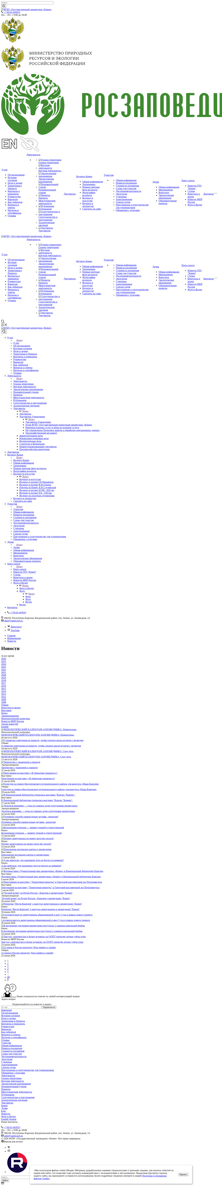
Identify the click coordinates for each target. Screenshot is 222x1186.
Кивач (4, 1105)
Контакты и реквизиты (14, 192)
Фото (28, 596)
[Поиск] (4, 331)
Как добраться (15, 202)
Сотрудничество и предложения (48, 218)
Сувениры (121, 196)
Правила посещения (126, 183)
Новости (5, 1113)
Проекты (43, 198)
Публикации (45, 209)
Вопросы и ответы (13, 206)
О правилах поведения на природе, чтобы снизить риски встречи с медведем (41, 745)
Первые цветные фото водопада (91, 188)
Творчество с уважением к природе (19, 767)
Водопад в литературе (88, 204)
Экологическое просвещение (46, 180)
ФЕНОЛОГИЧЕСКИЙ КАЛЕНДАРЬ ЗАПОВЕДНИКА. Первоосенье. (37, 735)
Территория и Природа (15, 187)
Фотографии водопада (88, 194)
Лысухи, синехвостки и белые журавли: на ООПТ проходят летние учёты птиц (42, 942)
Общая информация (92, 181)
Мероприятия (166, 190)
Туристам (109, 175)
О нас (5, 169)
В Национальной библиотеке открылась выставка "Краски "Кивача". (37, 800)
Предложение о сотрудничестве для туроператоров (132, 206)
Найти (5, 1180)
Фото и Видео (195, 204)
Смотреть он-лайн (91, 209)
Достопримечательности (128, 191)
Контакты (209, 194)
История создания (12, 179)
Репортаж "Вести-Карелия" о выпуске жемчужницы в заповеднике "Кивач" (40, 909)
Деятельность (33, 154)
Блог (3, 1111)
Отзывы (12, 215)
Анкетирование (124, 199)
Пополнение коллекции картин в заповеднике (25, 855)
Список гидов (123, 202)
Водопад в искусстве (87, 199)
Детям (156, 182)
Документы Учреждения (38, 422)
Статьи (191, 191)
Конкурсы (164, 192)
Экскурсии (121, 194)
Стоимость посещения (127, 185)
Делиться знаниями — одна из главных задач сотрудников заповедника (38, 811)
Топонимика (88, 184)
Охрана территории (49, 162)
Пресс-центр (188, 180)
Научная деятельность (50, 170)
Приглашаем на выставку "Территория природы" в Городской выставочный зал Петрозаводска (50, 887)
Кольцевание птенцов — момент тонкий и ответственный (31, 833)
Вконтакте (16, 626)
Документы (44, 230)
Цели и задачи (15, 183)
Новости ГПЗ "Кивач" (194, 187)
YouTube (15, 630)
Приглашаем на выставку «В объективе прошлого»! (28, 778)
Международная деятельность (47, 202)
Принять (183, 1174)
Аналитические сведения (47, 224)
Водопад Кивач (84, 176)
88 (8, 977)
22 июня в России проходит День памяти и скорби (27, 953)
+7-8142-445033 (12, 12)
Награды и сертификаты (14, 211)
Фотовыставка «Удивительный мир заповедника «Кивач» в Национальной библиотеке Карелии (51, 876)
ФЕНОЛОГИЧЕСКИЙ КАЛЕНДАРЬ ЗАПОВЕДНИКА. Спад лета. (36, 756)
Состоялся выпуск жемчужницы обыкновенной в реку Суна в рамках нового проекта (45, 920)
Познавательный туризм (13, 1086)
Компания (6, 1010)
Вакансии (13, 199)
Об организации (16, 175)
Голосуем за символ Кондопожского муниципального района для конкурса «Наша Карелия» (49, 789)
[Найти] (3, 6)
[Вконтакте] (8, 1147)
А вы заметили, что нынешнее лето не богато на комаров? (31, 865)
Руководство (14, 196)
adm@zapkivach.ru (13, 620)
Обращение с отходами (128, 210)
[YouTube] (8, 1151)
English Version (8, 1119)
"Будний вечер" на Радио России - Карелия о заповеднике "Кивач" (35, 898)
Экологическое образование (166, 196)
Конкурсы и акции (194, 195)
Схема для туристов (126, 188)
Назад (19, 340)
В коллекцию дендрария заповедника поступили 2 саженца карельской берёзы (41, 931)
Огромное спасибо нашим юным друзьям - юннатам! (28, 822)
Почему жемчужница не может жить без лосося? (26, 844)
